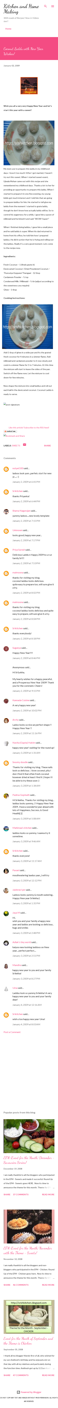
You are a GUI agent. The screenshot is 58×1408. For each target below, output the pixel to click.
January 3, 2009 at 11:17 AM (27, 861)
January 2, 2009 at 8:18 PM (26, 638)
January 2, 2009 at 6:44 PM (26, 501)
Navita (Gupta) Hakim (23, 742)
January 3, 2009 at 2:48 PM (26, 932)
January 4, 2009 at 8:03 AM (26, 1024)
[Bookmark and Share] (14, 436)
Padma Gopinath (21, 794)
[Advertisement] (29, 1072)
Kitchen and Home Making (21, 9)
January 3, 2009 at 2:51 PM (26, 955)
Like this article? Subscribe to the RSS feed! (29, 427)
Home (8, 28)
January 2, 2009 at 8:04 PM (26, 618)
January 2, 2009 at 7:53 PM (26, 563)
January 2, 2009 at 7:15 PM (26, 520)
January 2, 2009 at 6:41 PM (26, 481)
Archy (15, 719)
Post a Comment (12, 1032)
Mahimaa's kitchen (22, 827)
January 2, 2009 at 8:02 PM (26, 592)
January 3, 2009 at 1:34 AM (26, 785)
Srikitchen (17, 491)
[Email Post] (24, 445)
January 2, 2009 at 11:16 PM (26, 733)
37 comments (20, 1194)
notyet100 (17, 468)
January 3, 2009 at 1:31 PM (26, 903)
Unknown (17, 530)
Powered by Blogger (30, 1392)
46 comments (20, 1285)
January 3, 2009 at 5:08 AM (26, 818)
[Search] (45, 5)
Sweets (16, 445)
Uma (14, 987)
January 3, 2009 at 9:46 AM (26, 841)
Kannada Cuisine (20, 700)
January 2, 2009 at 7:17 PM (26, 540)
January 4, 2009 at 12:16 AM (27, 1004)
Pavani (15, 870)
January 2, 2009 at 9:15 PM (26, 690)
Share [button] (47, 445)
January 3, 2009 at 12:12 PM (26, 880)
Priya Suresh (18, 549)
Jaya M (16, 912)
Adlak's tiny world (21, 942)
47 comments (20, 1375)
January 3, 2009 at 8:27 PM (26, 978)
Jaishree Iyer (18, 889)
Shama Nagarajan (21, 510)
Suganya (16, 647)
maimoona (17, 572)
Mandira (16, 965)
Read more (48, 1194)
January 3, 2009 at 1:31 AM (26, 752)
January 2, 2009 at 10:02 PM (26, 710)
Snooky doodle (20, 762)
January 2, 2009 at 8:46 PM (26, 658)
